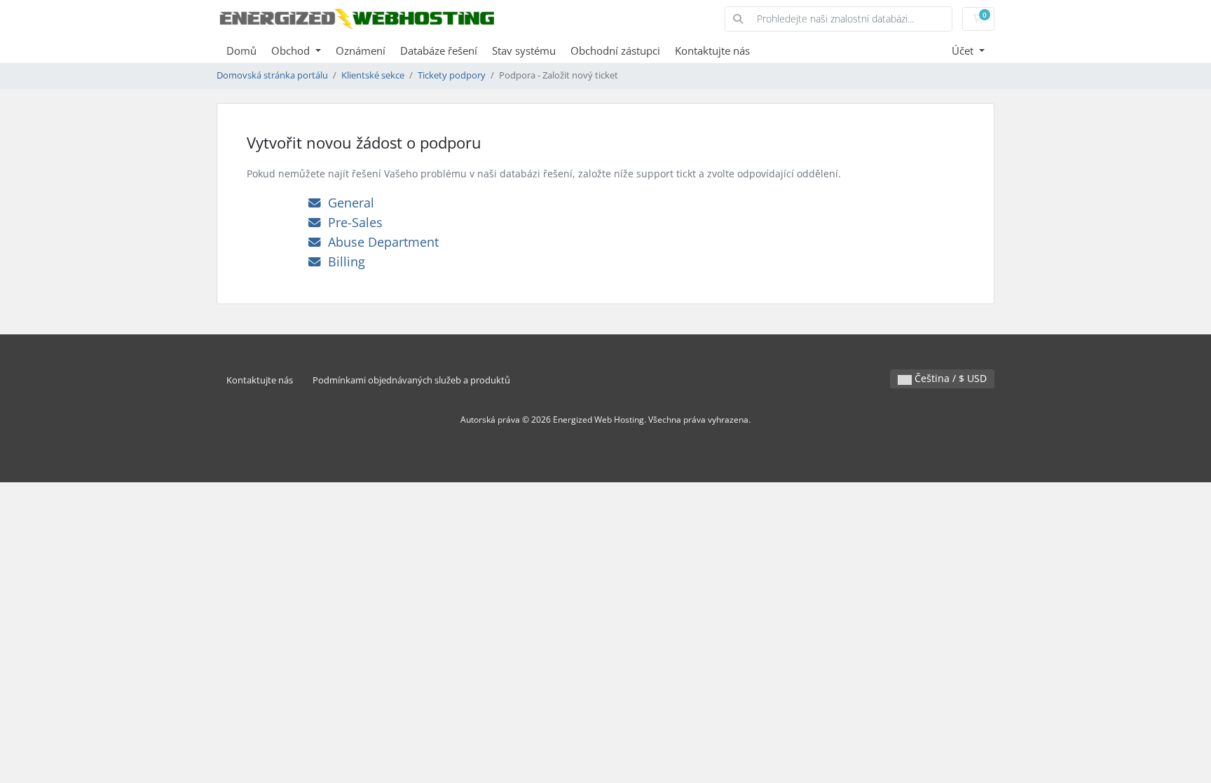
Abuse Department (380, 241)
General (347, 202)
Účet (964, 50)
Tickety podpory (452, 75)
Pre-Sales (352, 222)
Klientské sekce (372, 75)
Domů (241, 50)
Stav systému (524, 50)
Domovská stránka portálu (272, 75)
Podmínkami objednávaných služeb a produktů (411, 380)
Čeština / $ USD (949, 378)
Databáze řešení (438, 50)
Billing (343, 261)
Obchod (292, 50)
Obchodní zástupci (615, 50)
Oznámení (360, 50)
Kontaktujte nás (712, 50)
